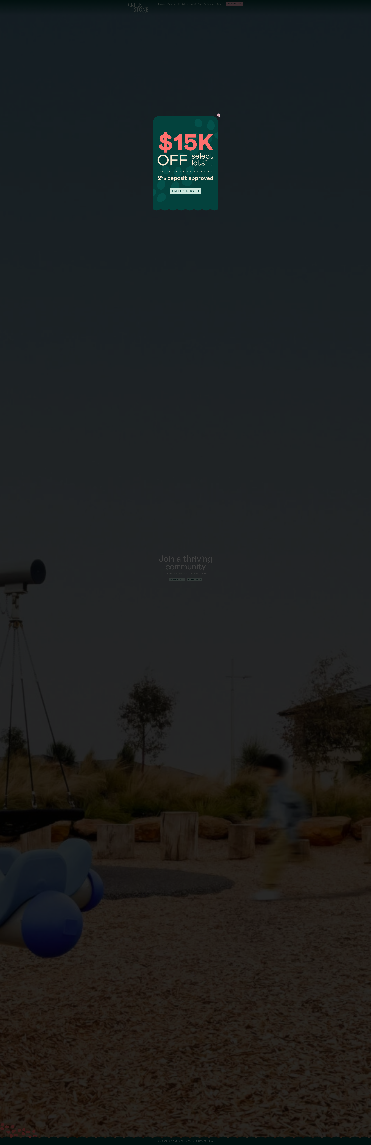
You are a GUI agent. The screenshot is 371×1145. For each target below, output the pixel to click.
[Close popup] (218, 115)
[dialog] (185, 163)
